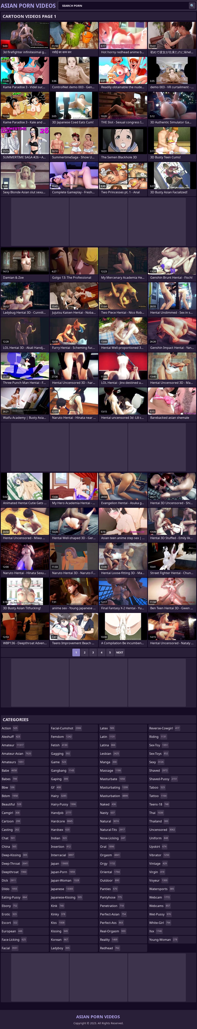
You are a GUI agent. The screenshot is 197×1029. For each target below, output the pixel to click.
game (58, 762)
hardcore (62, 821)
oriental (110, 872)
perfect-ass (111, 923)
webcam (159, 897)
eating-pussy (14, 897)
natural (109, 821)
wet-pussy (160, 914)
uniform (158, 838)
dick (9, 880)
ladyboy (60, 948)
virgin (156, 872)
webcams (159, 906)
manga (108, 762)
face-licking (14, 940)
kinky (58, 914)
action (9, 728)
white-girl (159, 923)
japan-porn (63, 872)
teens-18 (159, 804)
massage (110, 770)
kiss (57, 923)
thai (156, 813)
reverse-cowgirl (164, 728)
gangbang (62, 770)
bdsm (10, 796)
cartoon (11, 821)
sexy (156, 762)
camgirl (10, 813)
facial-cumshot (66, 728)
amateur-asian (16, 753)
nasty (107, 813)
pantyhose (111, 897)
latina (107, 745)
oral (107, 846)
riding (157, 737)
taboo (157, 787)
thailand (158, 821)
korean (59, 940)
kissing (59, 931)
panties (108, 889)
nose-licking (112, 838)
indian (59, 838)
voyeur (158, 880)
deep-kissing (14, 855)
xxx (155, 931)
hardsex (60, 830)
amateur (12, 745)
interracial (62, 855)
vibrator (159, 855)
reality (108, 940)
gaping (59, 779)
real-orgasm (112, 931)
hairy (58, 796)
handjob (61, 813)
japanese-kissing (66, 897)
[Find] (192, 5)
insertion (61, 846)
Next (119, 652)
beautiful (11, 804)
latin (107, 737)
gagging (60, 753)
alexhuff (11, 737)
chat (8, 838)
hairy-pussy (63, 804)
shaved (158, 770)
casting (10, 830)
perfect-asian (113, 914)
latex (107, 728)
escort (9, 923)
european (12, 931)
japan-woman (65, 880)
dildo (9, 889)
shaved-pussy (163, 779)
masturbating (114, 787)
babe (9, 770)
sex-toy (158, 745)
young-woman (163, 940)
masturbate (112, 779)
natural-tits (112, 830)
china (9, 846)
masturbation (114, 796)
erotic (9, 914)
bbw (8, 787)
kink (57, 906)
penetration (112, 906)
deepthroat (14, 872)
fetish (59, 745)
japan (59, 863)
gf (56, 787)
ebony (9, 906)
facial (10, 948)
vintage (158, 863)
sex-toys (158, 753)
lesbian (109, 753)
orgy (107, 863)
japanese (62, 889)
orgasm (110, 855)
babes (9, 779)
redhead (109, 948)
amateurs (13, 762)
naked (108, 804)
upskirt (157, 846)
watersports (161, 889)
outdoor (109, 880)
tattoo (157, 796)
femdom (61, 737)
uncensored (162, 830)
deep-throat (15, 863)
